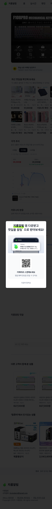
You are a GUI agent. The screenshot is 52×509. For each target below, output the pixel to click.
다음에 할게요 (26, 283)
